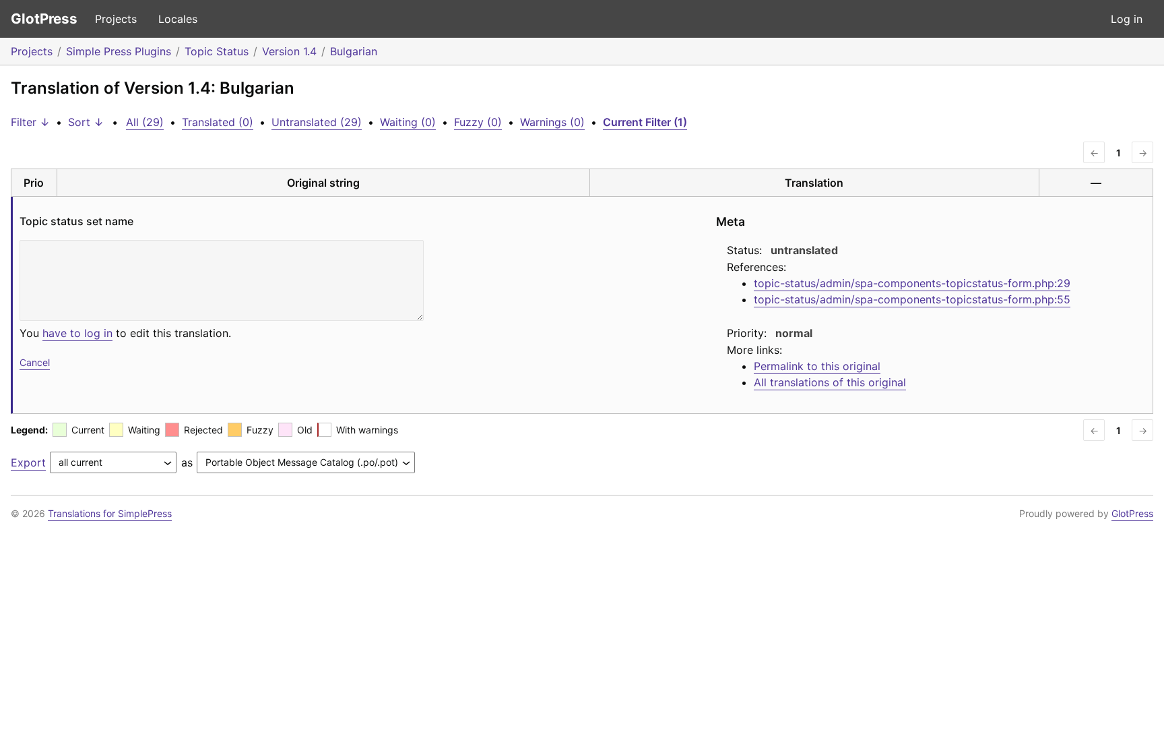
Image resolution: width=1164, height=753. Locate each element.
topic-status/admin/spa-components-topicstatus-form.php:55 (912, 299)
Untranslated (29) (316, 122)
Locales (177, 19)
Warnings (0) (552, 122)
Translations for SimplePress (110, 513)
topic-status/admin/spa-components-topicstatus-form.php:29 (912, 283)
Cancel (35, 362)
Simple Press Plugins (118, 51)
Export (28, 462)
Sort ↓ (86, 122)
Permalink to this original (817, 366)
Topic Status (217, 51)
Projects (116, 19)
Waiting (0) (408, 122)
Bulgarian (353, 51)
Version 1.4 (289, 51)
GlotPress (44, 18)
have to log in (77, 333)
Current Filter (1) (645, 122)
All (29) (145, 122)
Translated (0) (217, 122)
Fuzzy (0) (478, 122)
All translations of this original (830, 382)
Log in (1126, 19)
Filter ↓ (30, 122)
